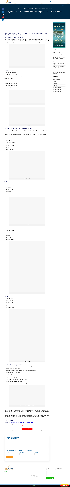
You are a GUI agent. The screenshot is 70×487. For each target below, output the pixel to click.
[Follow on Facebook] (31, 476)
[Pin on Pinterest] (3, 17)
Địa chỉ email (22, 452)
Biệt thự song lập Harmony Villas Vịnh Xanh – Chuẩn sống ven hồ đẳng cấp (59, 54)
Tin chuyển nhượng (56, 79)
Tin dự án (43, 1)
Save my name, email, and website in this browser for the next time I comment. (20, 450)
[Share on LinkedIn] (3, 20)
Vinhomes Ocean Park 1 (57, 87)
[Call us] (37, 476)
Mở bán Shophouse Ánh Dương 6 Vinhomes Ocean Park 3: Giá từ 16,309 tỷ (59, 63)
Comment (7, 441)
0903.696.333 (9, 473)
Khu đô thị (25, 1)
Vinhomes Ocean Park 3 (57, 91)
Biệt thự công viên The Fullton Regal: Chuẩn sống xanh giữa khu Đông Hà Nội (59, 68)
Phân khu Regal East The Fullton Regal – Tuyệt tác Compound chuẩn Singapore (59, 58)
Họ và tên (7, 452)
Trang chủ (20, 1)
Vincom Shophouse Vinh (36, 473)
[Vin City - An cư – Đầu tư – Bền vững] (9, 2)
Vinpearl (38, 1)
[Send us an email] (35, 476)
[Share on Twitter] (3, 12)
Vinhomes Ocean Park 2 (57, 89)
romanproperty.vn (38, 485)
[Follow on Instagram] (33, 476)
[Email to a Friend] (3, 15)
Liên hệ (62, 5)
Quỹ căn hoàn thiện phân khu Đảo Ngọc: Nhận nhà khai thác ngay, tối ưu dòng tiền (59, 72)
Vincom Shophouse (32, 1)
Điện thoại (36, 452)
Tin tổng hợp (62, 1)
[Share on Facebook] (3, 9)
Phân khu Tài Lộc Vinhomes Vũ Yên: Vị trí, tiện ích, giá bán (21, 422)
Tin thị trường (49, 1)
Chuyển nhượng (56, 1)
